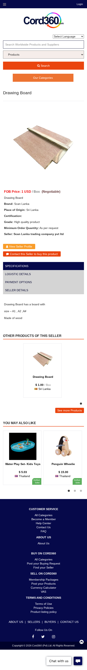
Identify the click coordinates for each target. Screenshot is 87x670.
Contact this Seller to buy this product (34, 254)
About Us (43, 543)
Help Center (43, 523)
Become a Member (43, 519)
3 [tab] (81, 491)
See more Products (69, 410)
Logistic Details (18, 274)
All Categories (43, 515)
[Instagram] (53, 637)
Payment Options (18, 282)
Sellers (34, 621)
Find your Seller (43, 567)
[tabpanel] (42, 372)
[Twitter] (43, 637)
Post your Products (43, 583)
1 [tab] (81, 404)
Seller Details (16, 290)
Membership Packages (43, 579)
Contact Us (43, 527)
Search (45, 65)
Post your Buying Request (43, 563)
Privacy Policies (43, 607)
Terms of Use (43, 603)
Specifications (16, 266)
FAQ (43, 531)
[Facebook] (33, 637)
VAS (43, 591)
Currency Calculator (43, 587)
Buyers (50, 621)
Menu (4, 4)
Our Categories (43, 77)
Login (80, 4)
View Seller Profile (20, 246)
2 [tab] (75, 491)
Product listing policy (44, 611)
